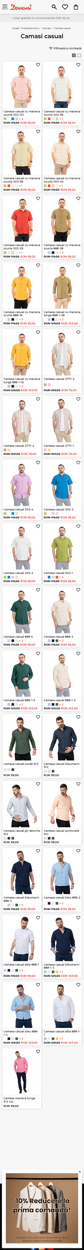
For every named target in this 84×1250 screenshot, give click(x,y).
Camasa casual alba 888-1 (21, 964)
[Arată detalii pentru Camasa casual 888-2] (62, 610)
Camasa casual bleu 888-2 (62, 897)
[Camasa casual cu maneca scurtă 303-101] (16, 513)
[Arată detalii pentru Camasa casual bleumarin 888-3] (22, 871)
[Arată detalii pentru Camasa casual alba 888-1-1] (62, 1005)
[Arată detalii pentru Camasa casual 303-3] (62, 483)
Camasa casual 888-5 (18, 636)
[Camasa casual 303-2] (9, 118)
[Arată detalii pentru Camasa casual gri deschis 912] (22, 804)
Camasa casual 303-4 (18, 509)
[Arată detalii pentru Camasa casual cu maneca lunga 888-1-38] (62, 285)
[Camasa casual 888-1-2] (57, 319)
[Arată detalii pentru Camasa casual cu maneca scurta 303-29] (22, 218)
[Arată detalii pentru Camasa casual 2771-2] (22, 419)
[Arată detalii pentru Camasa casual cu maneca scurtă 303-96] (62, 85)
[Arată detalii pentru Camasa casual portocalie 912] (62, 804)
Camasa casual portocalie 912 (61, 832)
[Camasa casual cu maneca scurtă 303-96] (16, 185)
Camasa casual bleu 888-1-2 (21, 1033)
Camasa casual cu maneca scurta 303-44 (62, 180)
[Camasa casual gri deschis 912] (9, 769)
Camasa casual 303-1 (58, 573)
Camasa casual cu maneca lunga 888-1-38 (62, 313)
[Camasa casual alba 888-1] (45, 252)
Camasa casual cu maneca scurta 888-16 (22, 313)
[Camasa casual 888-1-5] (57, 704)
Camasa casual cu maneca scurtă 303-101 (22, 113)
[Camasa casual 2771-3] (9, 450)
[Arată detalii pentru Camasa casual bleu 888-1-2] (22, 1005)
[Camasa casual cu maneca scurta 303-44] (53, 118)
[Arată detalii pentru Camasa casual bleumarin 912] (62, 737)
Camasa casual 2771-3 (59, 379)
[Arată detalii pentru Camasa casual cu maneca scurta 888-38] (62, 218)
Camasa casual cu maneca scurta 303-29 (22, 246)
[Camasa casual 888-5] (57, 640)
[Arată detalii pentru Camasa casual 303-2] (22, 546)
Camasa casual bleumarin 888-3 (21, 899)
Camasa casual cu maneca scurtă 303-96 (62, 113)
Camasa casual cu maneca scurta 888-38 (62, 246)
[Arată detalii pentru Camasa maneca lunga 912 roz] (22, 1071)
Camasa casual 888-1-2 (60, 700)
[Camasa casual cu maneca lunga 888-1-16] (57, 972)
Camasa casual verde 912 (21, 764)
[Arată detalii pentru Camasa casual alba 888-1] (22, 938)
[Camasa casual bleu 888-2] (49, 252)
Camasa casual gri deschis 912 (22, 832)
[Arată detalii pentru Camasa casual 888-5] (22, 610)
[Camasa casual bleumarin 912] (13, 769)
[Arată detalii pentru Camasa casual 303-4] (22, 483)
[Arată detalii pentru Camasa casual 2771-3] (62, 352)
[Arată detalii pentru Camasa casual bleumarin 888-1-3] (62, 938)
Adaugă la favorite (38, 65)
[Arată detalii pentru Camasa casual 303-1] (62, 546)
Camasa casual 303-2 (18, 573)
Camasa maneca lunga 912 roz (19, 1099)
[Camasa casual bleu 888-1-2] (49, 319)
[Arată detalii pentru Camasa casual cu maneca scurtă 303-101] (22, 85)
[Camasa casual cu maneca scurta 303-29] (49, 118)
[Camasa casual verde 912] (53, 771)
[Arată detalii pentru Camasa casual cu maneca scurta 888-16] (22, 285)
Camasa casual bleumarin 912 (62, 765)
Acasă (15, 28)
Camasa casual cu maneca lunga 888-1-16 (22, 380)
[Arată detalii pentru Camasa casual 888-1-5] (22, 673)
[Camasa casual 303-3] (13, 118)
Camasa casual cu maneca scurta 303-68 (22, 180)
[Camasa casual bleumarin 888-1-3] (53, 319)
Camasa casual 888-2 (58, 636)
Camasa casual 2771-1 (59, 446)
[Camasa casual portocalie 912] (5, 769)
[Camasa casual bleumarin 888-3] (53, 252)
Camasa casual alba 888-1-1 (62, 1033)
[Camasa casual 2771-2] (49, 384)
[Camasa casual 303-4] (16, 118)
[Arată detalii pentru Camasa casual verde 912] (22, 737)
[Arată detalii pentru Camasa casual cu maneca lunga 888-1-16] (22, 352)
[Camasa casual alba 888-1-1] (45, 319)
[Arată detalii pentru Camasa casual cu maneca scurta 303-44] (62, 151)
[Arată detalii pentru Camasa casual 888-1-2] (62, 673)
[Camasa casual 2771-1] (45, 384)
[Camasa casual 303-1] (5, 118)
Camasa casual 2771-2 (19, 446)
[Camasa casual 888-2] (57, 252)
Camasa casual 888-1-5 (19, 700)
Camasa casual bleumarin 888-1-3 (62, 966)
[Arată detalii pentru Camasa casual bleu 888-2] (62, 871)
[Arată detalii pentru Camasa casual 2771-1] (62, 419)
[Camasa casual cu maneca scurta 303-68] (57, 118)
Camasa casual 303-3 (58, 509)
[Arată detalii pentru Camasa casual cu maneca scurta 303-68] (22, 151)
